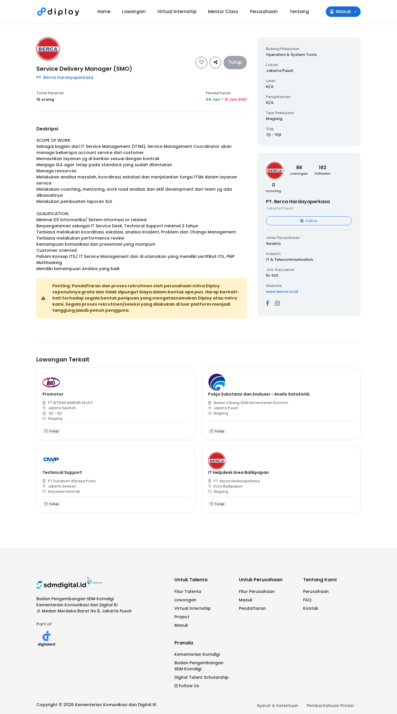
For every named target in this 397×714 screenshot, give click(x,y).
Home (103, 11)
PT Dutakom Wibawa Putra (72, 481)
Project (181, 617)
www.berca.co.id (282, 291)
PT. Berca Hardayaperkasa (64, 77)
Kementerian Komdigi (197, 654)
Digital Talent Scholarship (201, 677)
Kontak (310, 608)
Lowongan (134, 11)
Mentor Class (223, 11)
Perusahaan (264, 11)
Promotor (52, 394)
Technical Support (62, 472)
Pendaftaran (252, 608)
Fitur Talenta (187, 591)
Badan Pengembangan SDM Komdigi (198, 666)
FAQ (307, 600)
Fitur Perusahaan (257, 591)
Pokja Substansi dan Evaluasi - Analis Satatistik (259, 394)
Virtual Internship (176, 11)
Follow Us (189, 686)
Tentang (299, 11)
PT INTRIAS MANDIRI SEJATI (70, 402)
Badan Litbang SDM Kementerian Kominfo (251, 402)
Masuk (181, 625)
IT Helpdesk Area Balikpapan (238, 472)
